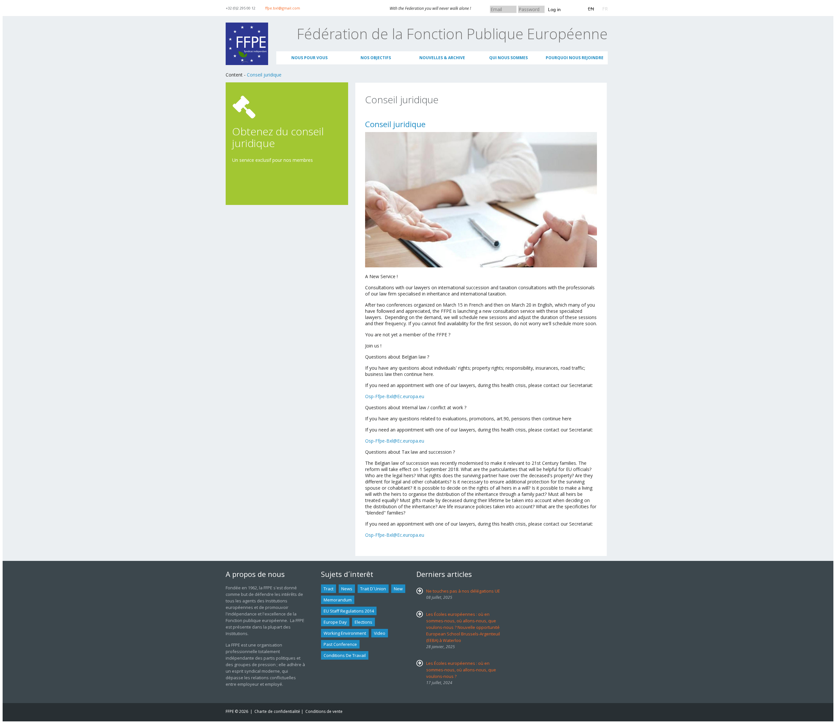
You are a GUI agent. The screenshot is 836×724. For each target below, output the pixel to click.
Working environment (345, 633)
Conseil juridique (264, 75)
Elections (363, 622)
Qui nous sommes (508, 57)
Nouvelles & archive (442, 57)
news (346, 589)
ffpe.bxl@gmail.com (282, 8)
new (398, 589)
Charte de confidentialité (277, 711)
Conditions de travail (345, 655)
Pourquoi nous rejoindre (574, 57)
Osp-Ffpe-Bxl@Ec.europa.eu (394, 396)
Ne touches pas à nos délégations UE (463, 591)
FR (605, 9)
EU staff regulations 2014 (349, 611)
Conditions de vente (324, 711)
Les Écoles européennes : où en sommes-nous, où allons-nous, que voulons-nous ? (461, 669)
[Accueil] (247, 26)
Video (379, 633)
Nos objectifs (376, 57)
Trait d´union (373, 589)
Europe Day (335, 622)
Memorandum (338, 600)
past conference (340, 644)
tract (328, 589)
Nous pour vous (309, 57)
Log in (554, 9)
